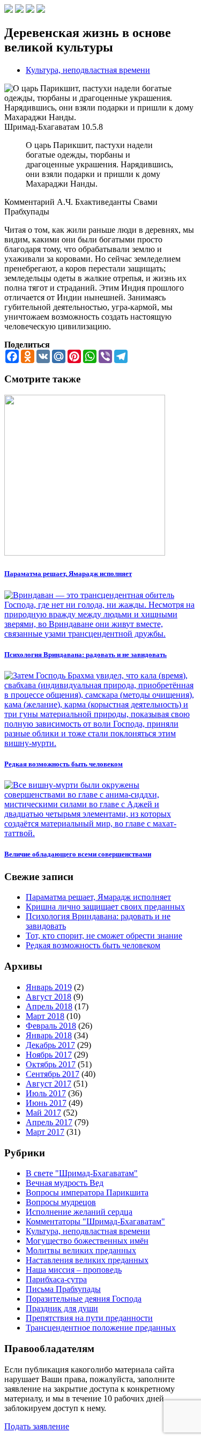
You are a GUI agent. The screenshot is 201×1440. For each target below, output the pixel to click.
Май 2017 (43, 1112)
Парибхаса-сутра (56, 1279)
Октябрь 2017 (51, 1064)
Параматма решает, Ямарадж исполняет (98, 897)
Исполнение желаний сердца (79, 1211)
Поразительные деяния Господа (84, 1298)
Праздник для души (62, 1308)
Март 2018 (45, 1016)
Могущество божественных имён (87, 1240)
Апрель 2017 (49, 1122)
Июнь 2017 (46, 1102)
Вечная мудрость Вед (64, 1182)
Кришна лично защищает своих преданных (105, 906)
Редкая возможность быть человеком (93, 945)
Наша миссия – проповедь (74, 1269)
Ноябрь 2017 (49, 1054)
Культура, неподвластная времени (88, 70)
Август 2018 (48, 996)
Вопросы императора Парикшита (87, 1192)
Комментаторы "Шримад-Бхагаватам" (95, 1221)
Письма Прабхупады (63, 1289)
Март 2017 (45, 1131)
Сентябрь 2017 (52, 1074)
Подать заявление (36, 1426)
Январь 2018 (49, 1035)
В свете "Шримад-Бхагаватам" (82, 1173)
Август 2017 (48, 1083)
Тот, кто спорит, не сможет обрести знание (104, 935)
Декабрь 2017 (50, 1045)
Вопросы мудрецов (61, 1202)
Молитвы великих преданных (81, 1250)
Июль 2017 (46, 1093)
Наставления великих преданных (87, 1260)
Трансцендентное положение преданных (101, 1327)
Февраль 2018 (51, 1025)
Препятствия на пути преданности (89, 1318)
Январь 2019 (49, 987)
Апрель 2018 (49, 1006)
